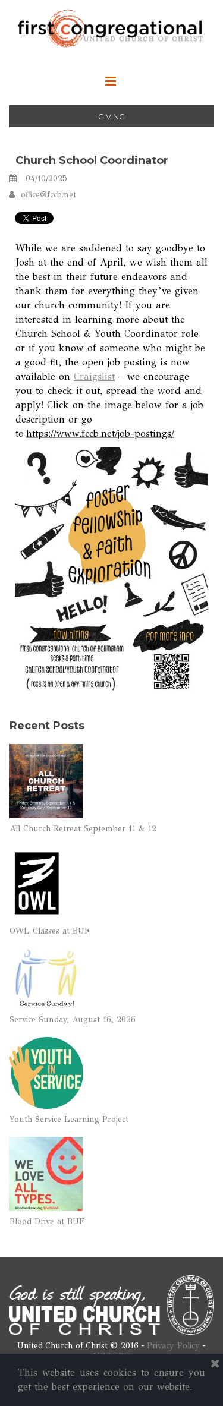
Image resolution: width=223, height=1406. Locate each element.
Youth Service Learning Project (69, 1119)
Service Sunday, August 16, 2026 (73, 1019)
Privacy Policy (173, 1346)
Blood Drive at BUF (47, 1221)
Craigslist (94, 376)
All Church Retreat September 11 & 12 (83, 829)
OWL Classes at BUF (50, 931)
